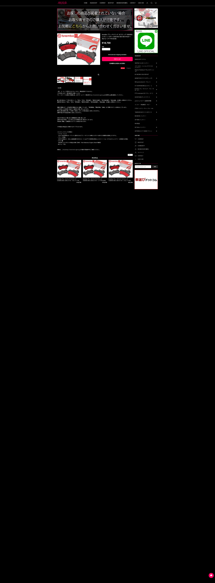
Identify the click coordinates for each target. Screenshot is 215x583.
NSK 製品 (137, 123)
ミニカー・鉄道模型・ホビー (142, 104)
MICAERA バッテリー (140, 116)
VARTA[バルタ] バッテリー (142, 63)
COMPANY (102, 3)
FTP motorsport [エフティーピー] (144, 93)
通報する (130, 154)
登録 (155, 166)
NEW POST (111, 3)
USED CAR (141, 3)
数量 (103, 46)
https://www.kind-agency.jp (97, 95)
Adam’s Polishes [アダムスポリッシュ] (144, 70)
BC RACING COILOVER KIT (142, 74)
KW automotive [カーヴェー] (142, 82)
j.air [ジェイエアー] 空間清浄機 (143, 101)
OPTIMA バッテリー (140, 119)
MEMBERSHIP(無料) (122, 3)
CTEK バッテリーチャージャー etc (144, 108)
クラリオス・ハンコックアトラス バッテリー (144, 66)
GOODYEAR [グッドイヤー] (142, 97)
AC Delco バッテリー (140, 127)
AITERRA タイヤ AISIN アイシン (143, 131)
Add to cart (117, 59)
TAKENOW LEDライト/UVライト (143, 112)
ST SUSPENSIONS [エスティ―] (143, 85)
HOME (85, 3)
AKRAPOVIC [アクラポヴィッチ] (143, 78)
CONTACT (133, 3)
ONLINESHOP (93, 3)
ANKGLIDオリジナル (140, 59)
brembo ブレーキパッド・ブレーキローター (144, 89)
